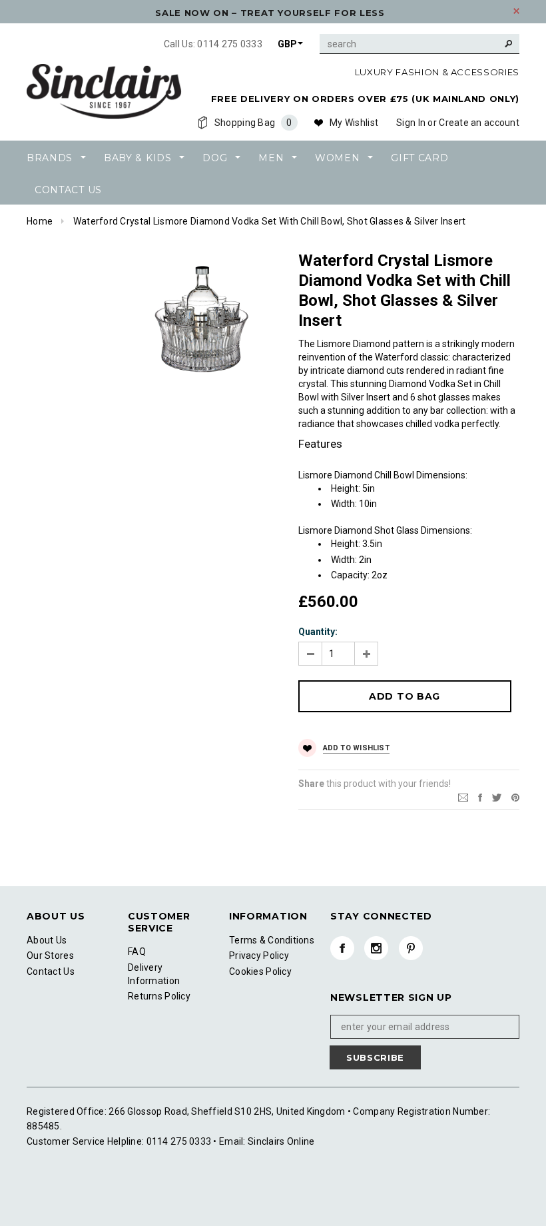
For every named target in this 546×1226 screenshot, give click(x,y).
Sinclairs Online (280, 1141)
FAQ (137, 951)
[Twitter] (496, 796)
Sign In (410, 122)
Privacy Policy (259, 955)
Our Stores (50, 955)
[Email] (463, 796)
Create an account (479, 122)
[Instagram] (376, 948)
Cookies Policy (260, 971)
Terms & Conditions (271, 940)
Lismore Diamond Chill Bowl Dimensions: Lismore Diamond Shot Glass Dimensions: (385, 525)
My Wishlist (354, 122)
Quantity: (318, 631)
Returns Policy (159, 996)
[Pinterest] (515, 796)
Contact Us (51, 971)
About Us (47, 940)
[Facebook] (342, 948)
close (516, 11)
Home (40, 221)
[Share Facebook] (480, 796)
